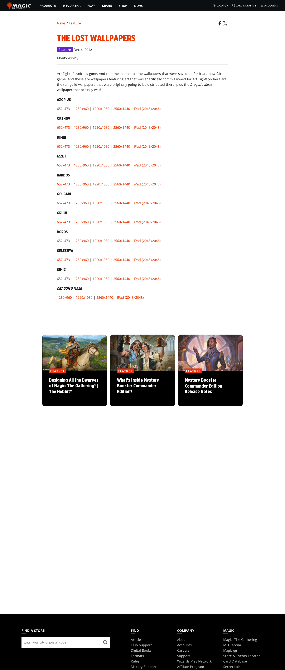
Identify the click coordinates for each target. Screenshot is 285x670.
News (138, 6)
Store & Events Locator (241, 656)
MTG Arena (72, 5)
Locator (222, 5)
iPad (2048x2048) (147, 108)
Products (48, 5)
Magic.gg (230, 650)
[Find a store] (105, 642)
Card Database (246, 5)
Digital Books (141, 650)
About (182, 639)
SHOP (123, 6)
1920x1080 (101, 108)
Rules (135, 661)
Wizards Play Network (194, 661)
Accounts (271, 5)
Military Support (143, 666)
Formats (137, 656)
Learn (107, 5)
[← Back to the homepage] (19, 5)
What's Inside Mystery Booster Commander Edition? (142, 389)
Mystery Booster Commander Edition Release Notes (210, 389)
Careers (183, 650)
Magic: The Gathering (240, 639)
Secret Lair (231, 666)
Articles (136, 639)
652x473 (63, 108)
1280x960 (81, 108)
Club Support (141, 645)
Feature (75, 23)
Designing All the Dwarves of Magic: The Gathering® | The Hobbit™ (74, 388)
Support (183, 656)
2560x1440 (121, 108)
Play (91, 5)
